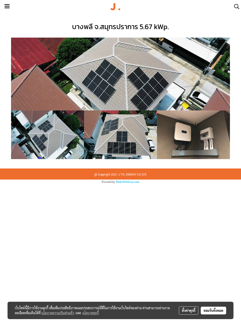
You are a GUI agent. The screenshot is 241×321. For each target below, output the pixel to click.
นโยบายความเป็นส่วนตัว (57, 313)
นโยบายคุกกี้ (90, 313)
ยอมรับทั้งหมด (213, 310)
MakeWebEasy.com (127, 182)
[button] (235, 6)
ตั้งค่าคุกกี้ (188, 310)
